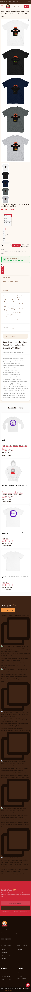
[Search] (15, 6)
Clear (9, 235)
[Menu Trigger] (2, 6)
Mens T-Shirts (13, 251)
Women (7, 11)
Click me (28, 985)
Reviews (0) (6, 286)
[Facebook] (15, 267)
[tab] (15, 278)
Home (3, 11)
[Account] (18, 6)
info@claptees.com (22, 973)
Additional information (10, 281)
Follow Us (8, 610)
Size (2, 234)
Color (2, 220)
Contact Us (5, 962)
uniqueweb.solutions (7, 990)
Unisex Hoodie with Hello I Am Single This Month (14, 485)
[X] (15, 270)
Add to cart (16, 245)
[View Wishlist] (21, 6)
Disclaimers (5, 959)
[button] (25, 244)
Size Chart (6, 290)
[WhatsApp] (15, 272)
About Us (4, 952)
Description (6, 277)
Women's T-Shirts (15, 11)
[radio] (7, 216)
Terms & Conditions (7, 956)
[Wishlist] (21, 6)
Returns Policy (6, 976)
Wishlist (19, 949)
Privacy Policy (6, 973)
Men (8, 251)
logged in (12, 352)
